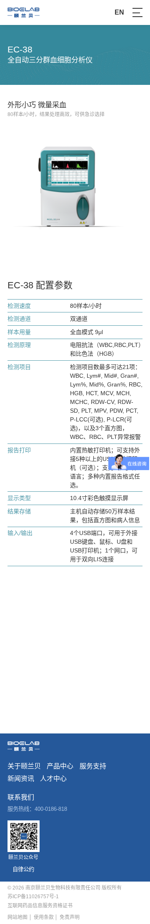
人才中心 (53, 778)
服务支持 (93, 766)
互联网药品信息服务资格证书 (40, 906)
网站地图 (18, 917)
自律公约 (23, 869)
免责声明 (70, 917)
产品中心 (60, 766)
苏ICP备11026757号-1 (33, 896)
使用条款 (44, 917)
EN (119, 12)
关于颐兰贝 (24, 766)
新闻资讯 (21, 778)
